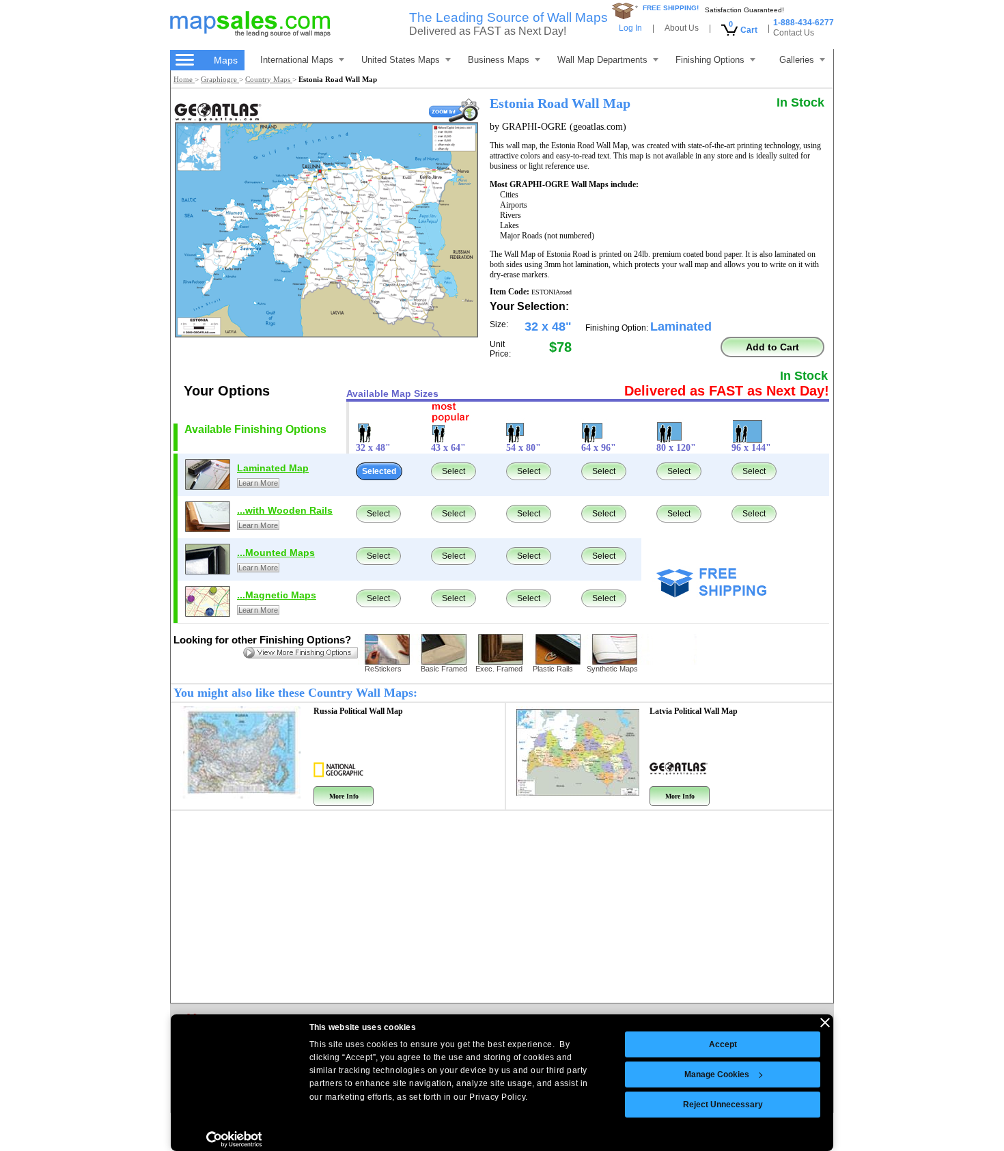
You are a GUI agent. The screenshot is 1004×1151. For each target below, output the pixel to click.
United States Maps (400, 60)
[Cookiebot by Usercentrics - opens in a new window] (234, 1139)
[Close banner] (825, 1022)
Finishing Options (709, 60)
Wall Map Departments (602, 60)
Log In (630, 28)
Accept (723, 1044)
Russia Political (358, 711)
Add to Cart (772, 347)
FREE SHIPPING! (671, 8)
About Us (682, 28)
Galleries (796, 60)
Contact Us (793, 33)
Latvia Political (694, 711)
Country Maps (268, 79)
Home (184, 79)
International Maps (296, 60)
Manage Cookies (716, 1074)
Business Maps (498, 60)
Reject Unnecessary (723, 1104)
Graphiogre (220, 79)
